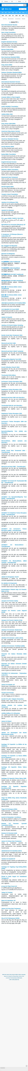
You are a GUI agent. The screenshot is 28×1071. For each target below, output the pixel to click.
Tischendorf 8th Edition (8, 375)
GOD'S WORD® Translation (9, 106)
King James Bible (6, 65)
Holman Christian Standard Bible (11, 72)
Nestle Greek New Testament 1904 (11, 335)
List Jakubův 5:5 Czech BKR (10, 309)
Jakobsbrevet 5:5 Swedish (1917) (11, 851)
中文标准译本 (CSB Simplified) (10, 268)
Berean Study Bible (7, 49)
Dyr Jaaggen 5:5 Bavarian (9, 245)
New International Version (9, 24)
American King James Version (10, 131)
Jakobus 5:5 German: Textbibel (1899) (13, 646)
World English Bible (7, 186)
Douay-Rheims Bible (7, 146)
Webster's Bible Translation (9, 169)
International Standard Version (10, 82)
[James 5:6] (26, 478)
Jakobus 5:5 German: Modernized (11, 630)
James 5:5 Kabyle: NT (8, 684)
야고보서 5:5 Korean (7, 692)
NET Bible (4, 89)
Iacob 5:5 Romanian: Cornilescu (11, 817)
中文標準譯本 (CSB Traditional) (10, 261)
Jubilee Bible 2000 (7, 114)
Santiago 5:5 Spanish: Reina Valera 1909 (13, 778)
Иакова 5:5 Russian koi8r (9, 833)
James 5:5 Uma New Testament (11, 908)
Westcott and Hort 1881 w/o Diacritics (12, 397)
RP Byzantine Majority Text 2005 (11, 359)
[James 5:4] (2, 478)
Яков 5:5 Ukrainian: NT (8, 900)
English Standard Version (9, 42)
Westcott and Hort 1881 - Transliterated (13, 466)
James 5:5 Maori (6, 721)
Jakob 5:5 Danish (6, 317)
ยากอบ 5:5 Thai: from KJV (9, 886)
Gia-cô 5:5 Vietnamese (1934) (10, 918)
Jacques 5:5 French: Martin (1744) (11, 620)
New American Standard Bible (10, 57)
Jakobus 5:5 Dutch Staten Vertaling (12, 325)
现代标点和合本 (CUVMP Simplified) (12, 280)
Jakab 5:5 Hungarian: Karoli (10, 577)
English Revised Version (8, 162)
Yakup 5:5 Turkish (6, 892)
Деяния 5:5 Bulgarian (8, 253)
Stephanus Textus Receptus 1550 (11, 389)
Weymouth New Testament (9, 177)
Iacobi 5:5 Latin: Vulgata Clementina (12, 699)
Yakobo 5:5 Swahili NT (8, 859)
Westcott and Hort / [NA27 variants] (12, 351)
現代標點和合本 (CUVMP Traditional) (12, 274)
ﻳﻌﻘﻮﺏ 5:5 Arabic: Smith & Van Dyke (12, 218)
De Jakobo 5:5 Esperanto (9, 583)
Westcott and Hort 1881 (8, 343)
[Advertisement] (14, 954)
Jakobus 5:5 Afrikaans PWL (9, 202)
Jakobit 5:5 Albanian (7, 210)
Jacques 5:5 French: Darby (9, 601)
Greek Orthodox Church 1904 (10, 367)
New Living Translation (8, 32)
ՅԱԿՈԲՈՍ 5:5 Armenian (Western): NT (13, 224)
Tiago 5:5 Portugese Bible (9, 809)
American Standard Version (9, 139)
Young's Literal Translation (9, 194)
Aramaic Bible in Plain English (10, 97)
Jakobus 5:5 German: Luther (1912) (12, 638)
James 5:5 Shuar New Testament (11, 841)
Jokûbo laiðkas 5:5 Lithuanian (10, 713)
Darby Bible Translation (8, 154)
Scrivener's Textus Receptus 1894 (11, 381)
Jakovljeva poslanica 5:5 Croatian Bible (13, 303)
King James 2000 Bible (8, 123)
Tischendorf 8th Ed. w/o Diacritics (11, 405)
